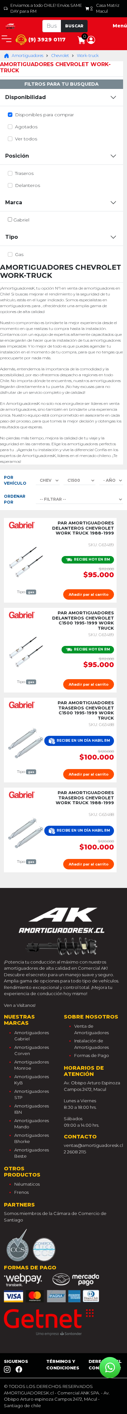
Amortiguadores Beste (31, 1153)
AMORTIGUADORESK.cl (29, 1392)
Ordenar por (14, 499)
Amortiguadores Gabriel (31, 1036)
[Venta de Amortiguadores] (10, 26)
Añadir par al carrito (88, 594)
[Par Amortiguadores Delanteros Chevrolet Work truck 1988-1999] (26, 562)
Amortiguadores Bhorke (31, 1138)
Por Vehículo (15, 480)
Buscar (74, 25)
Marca (13, 202)
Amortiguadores (27, 55)
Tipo (11, 237)
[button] (91, 39)
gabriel (21, 220)
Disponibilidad (25, 97)
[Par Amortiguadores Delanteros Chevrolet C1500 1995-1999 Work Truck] (26, 652)
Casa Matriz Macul (108, 8)
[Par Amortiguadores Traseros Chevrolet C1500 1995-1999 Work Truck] (26, 742)
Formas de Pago (91, 1055)
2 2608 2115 (75, 1151)
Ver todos (26, 139)
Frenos (21, 1192)
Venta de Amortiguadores (91, 1029)
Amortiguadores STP (31, 1094)
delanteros (27, 185)
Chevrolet (60, 55)
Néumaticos (27, 1184)
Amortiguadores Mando (31, 1124)
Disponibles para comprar (44, 115)
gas (19, 254)
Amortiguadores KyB (31, 1080)
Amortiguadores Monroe (31, 1065)
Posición (17, 156)
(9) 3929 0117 (46, 39)
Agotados (26, 127)
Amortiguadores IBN (31, 1109)
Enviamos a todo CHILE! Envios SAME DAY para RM (46, 8)
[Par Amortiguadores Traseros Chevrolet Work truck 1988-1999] (26, 832)
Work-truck (88, 55)
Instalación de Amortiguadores (91, 1044)
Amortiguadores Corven (31, 1050)
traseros (24, 173)
